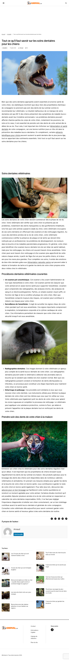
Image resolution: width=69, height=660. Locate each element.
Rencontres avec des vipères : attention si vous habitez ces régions (20, 606)
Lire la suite (18, 534)
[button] (4, 3)
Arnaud (17, 529)
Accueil (3, 34)
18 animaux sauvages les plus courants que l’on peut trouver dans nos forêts (56, 591)
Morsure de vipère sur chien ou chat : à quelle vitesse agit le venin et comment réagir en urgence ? (21, 582)
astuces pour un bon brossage (14, 490)
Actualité (9, 34)
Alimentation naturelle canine (39, 262)
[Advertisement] (34, 19)
